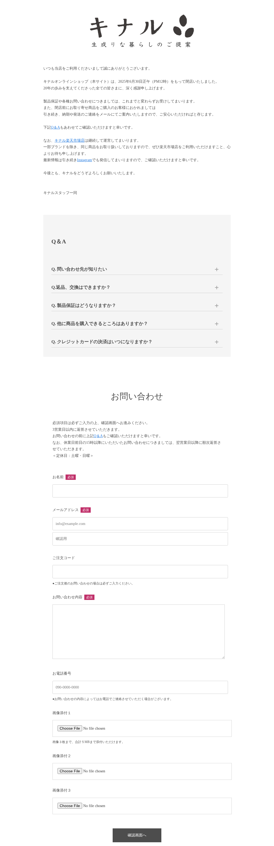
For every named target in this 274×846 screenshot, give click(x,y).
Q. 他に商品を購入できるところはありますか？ (99, 323)
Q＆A (55, 127)
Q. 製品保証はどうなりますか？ (83, 305)
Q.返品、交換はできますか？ (81, 287)
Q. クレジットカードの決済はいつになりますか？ (102, 341)
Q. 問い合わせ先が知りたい (79, 269)
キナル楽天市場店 (70, 141)
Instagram (84, 160)
